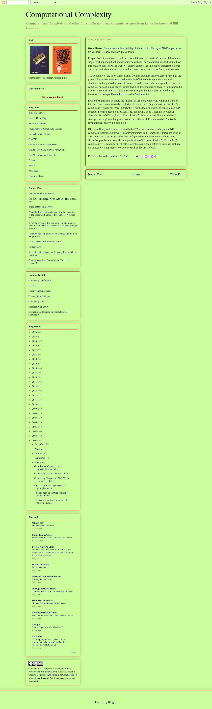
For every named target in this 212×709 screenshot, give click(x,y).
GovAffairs (37, 636)
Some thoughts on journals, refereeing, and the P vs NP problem (52, 235)
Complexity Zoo (36, 301)
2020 (34, 359)
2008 (34, 413)
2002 (34, 440)
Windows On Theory (42, 600)
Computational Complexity (69, 14)
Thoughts (36, 624)
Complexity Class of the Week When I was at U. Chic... (51, 479)
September (40, 457)
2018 (34, 368)
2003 (34, 435)
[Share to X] (149, 156)
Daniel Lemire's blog (42, 535)
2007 (34, 417)
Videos (31, 165)
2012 (34, 395)
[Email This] (142, 156)
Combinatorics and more (44, 612)
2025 (34, 336)
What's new (38, 522)
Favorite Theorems (37, 123)
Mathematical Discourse (43, 525)
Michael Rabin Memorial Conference (48, 603)
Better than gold (39, 567)
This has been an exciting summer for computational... (51, 494)
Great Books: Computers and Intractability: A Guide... (47, 468)
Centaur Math (34, 246)
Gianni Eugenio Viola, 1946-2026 (47, 627)
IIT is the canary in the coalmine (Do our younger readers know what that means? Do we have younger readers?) (53, 225)
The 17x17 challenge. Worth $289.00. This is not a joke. (52, 200)
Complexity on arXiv (38, 306)
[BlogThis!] (146, 156)
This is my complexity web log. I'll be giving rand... (50, 501)
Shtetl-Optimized (40, 564)
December (40, 444)
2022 (34, 350)
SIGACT (32, 285)
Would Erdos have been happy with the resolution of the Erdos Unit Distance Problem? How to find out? (51, 214)
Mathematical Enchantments (46, 576)
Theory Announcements (39, 290)
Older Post (177, 174)
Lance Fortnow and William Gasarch (49, 670)
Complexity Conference (39, 280)
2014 (34, 386)
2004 (34, 431)
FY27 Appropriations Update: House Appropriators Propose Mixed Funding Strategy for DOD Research (49, 642)
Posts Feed (33, 170)
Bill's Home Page (36, 112)
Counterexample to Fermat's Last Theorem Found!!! (48, 262)
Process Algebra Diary (43, 546)
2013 (34, 390)
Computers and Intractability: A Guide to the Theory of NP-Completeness (142, 48)
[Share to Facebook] (152, 156)
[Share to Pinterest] (155, 156)
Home (136, 174)
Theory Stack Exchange (39, 296)
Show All (74, 652)
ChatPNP (32, 139)
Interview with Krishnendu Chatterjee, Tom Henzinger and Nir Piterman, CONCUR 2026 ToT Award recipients (52, 552)
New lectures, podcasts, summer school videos (52, 591)
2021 (34, 354)
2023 (34, 345)
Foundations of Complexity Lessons (45, 128)
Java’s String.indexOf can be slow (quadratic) (52, 537)
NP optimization (140, 94)
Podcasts (32, 160)
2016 (34, 377)
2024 (34, 341)
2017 (34, 372)
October (39, 453)
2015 (34, 381)
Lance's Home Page (37, 118)
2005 (34, 426)
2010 (34, 404)
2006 (34, 422)
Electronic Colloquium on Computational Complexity (47, 313)
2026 (34, 332)
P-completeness (119, 94)
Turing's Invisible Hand (44, 588)
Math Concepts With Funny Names (44, 241)
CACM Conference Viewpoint (42, 155)
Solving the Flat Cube (42, 579)
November (40, 448)
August (38, 462)
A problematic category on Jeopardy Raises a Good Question (52, 253)
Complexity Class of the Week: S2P (51, 473)
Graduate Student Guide (39, 133)
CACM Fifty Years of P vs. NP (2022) (46, 149)
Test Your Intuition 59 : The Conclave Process (52, 615)
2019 (34, 363)
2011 (34, 399)
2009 (34, 408)
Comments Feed (36, 176)
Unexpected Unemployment (41, 193)
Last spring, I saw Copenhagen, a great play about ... (49, 487)
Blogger (112, 702)
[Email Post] (136, 156)
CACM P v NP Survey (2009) (42, 144)
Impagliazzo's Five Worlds (40, 206)
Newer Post (95, 174)
